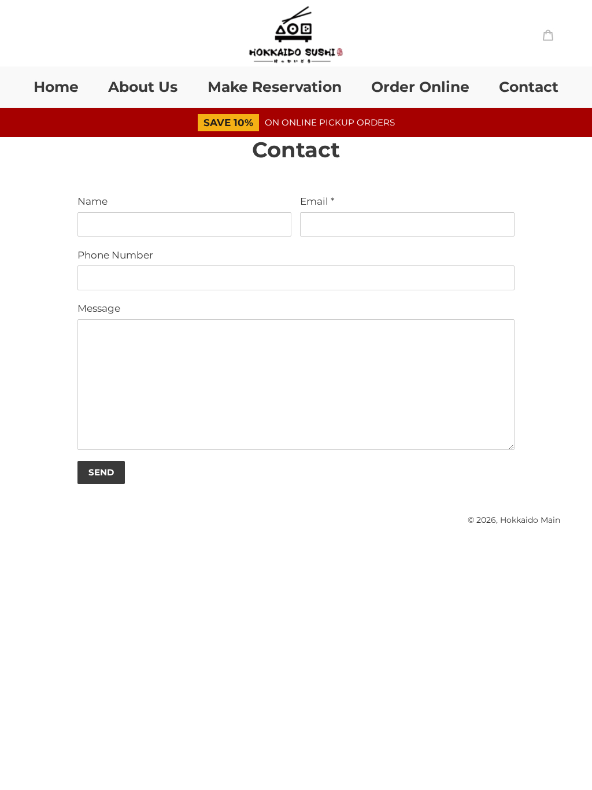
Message (98, 308)
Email (317, 201)
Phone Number (115, 255)
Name (92, 201)
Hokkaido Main (530, 520)
